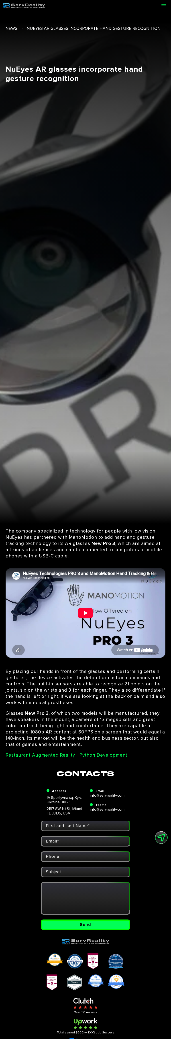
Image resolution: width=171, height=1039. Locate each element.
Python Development (103, 755)
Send (85, 924)
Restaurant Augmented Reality (40, 755)
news (11, 28)
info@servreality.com (107, 795)
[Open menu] (163, 6)
